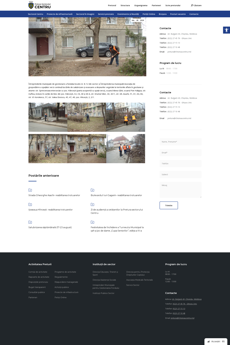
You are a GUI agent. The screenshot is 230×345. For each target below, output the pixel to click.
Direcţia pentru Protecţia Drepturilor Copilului (137, 273)
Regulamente (61, 277)
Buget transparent (37, 287)
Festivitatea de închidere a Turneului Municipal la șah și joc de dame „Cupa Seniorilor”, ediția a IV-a (117, 229)
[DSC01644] (47, 117)
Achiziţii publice (62, 287)
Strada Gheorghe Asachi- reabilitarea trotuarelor (54, 195)
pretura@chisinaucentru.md (179, 51)
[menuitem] (112, 5)
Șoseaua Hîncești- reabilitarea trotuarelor (50, 209)
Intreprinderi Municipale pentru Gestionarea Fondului (106, 286)
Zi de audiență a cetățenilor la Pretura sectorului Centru (117, 211)
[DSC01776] (86, 148)
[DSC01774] (86, 117)
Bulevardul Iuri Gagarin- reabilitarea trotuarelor (116, 195)
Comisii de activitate (37, 272)
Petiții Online (61, 297)
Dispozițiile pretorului (38, 282)
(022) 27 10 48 (174, 47)
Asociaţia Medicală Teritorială (139, 280)
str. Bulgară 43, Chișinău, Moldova (182, 34)
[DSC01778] (47, 148)
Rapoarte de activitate (38, 277)
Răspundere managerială (66, 282)
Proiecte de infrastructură (66, 292)
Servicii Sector (132, 285)
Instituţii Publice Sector (103, 293)
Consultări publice (36, 292)
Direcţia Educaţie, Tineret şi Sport (105, 273)
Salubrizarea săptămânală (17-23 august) (50, 227)
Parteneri (32, 297)
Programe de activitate (65, 272)
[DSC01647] (125, 117)
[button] (226, 30)
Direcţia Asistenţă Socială (104, 280)
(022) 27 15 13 (174, 43)
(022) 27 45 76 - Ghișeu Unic (180, 38)
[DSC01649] (125, 148)
